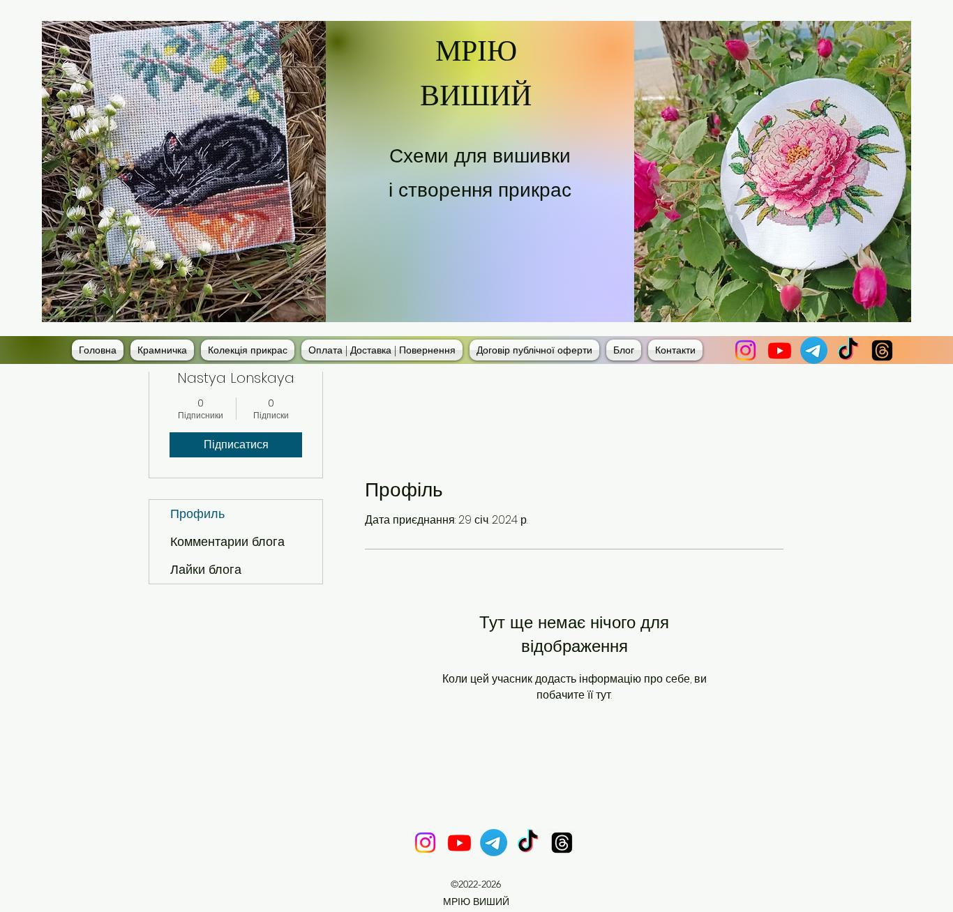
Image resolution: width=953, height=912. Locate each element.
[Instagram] (745, 350)
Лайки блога (205, 569)
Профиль (197, 513)
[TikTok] (848, 350)
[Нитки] (882, 350)
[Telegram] (813, 350)
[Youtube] (779, 350)
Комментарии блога (227, 541)
